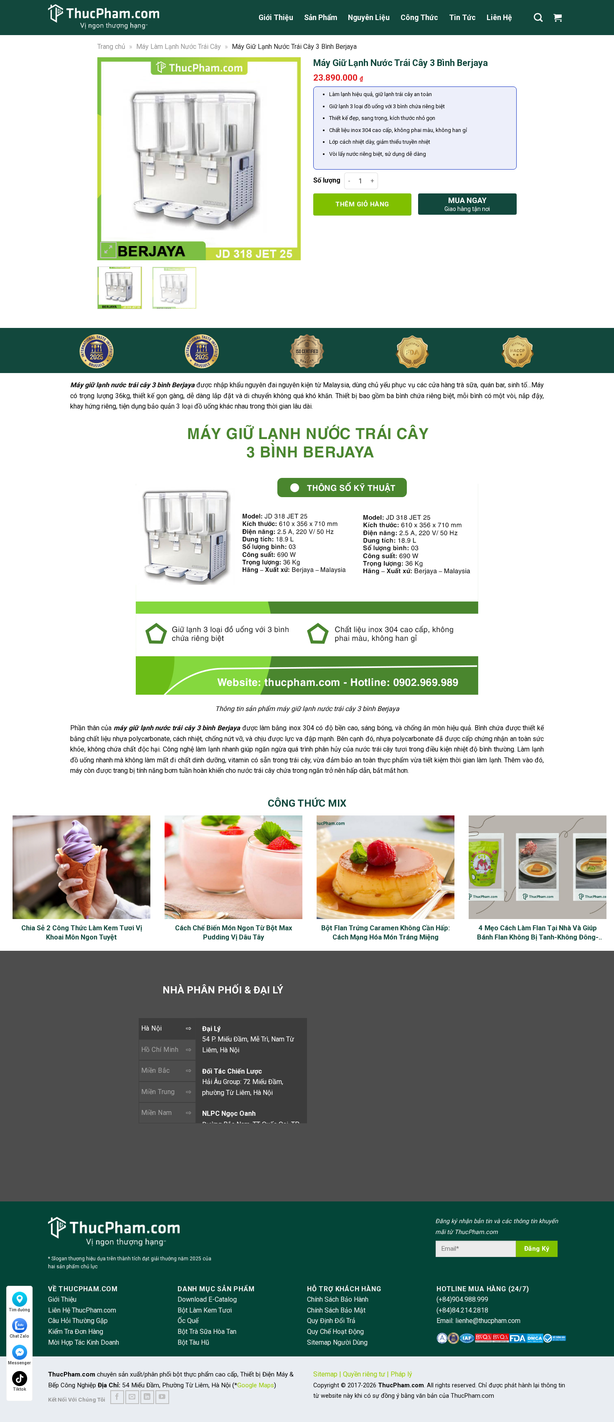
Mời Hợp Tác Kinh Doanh (83, 1342)
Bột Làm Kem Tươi (205, 1310)
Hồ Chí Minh (159, 1050)
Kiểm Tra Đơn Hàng (75, 1332)
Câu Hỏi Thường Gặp (78, 1321)
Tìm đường (19, 1310)
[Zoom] (108, 250)
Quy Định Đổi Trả (331, 1321)
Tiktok (19, 1389)
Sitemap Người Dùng (337, 1342)
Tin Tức (462, 17)
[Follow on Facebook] (117, 1397)
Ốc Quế (188, 1321)
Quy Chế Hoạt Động (335, 1332)
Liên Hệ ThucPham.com (82, 1310)
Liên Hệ (499, 17)
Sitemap (325, 1374)
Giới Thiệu (276, 17)
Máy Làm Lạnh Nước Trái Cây (178, 47)
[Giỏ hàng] (559, 17)
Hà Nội (151, 1028)
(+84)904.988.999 (462, 1299)
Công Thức (419, 17)
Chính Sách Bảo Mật (336, 1310)
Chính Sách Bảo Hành (337, 1299)
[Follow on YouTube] (162, 1397)
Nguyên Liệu (369, 17)
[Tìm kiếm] (538, 17)
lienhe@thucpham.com (487, 1321)
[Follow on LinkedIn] (147, 1397)
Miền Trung (158, 1092)
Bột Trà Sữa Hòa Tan (207, 1332)
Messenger (19, 1363)
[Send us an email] (132, 1397)
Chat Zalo (19, 1336)
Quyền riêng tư (364, 1374)
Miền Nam (156, 1113)
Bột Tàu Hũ (193, 1342)
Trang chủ (111, 47)
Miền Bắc (155, 1070)
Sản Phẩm (320, 17)
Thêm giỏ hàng (362, 204)
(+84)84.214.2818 (462, 1310)
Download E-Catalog (207, 1299)
